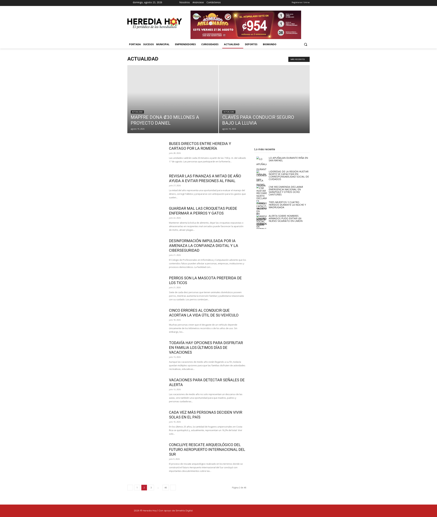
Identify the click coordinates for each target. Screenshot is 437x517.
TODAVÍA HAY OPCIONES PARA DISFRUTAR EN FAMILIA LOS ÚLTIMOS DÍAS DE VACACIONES (206, 347)
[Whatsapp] (336, 511)
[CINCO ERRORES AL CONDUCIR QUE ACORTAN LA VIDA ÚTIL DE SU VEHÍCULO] (146, 321)
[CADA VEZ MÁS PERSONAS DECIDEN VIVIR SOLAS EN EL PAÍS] (146, 423)
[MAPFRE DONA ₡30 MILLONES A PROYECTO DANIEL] (172, 104)
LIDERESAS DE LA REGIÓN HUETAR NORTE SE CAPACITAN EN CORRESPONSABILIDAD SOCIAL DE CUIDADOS (289, 175)
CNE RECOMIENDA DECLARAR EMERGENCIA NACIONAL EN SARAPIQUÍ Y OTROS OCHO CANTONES (286, 191)
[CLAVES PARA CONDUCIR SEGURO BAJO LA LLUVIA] (264, 104)
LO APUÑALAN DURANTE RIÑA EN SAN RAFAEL (288, 159)
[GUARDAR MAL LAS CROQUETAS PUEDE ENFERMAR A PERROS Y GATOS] (146, 219)
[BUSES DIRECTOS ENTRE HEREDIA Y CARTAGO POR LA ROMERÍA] (146, 154)
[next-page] (173, 487)
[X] (250, 3)
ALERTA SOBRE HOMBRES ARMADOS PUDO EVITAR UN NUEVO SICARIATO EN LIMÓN (285, 218)
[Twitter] (319, 511)
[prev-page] (130, 487)
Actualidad (137, 112)
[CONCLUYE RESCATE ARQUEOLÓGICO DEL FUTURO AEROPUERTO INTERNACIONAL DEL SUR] (146, 455)
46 (165, 487)
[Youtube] (256, 3)
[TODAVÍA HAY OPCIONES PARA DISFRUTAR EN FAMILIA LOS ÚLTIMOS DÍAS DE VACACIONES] (146, 353)
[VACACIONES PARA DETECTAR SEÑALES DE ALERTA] (146, 390)
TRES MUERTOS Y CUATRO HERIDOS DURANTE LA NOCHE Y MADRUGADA (287, 205)
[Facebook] (238, 3)
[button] (305, 44)
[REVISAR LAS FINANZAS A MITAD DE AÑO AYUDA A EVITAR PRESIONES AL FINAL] (146, 186)
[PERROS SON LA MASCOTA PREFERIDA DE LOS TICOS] (146, 288)
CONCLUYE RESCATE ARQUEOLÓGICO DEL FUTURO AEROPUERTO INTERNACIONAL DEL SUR (207, 449)
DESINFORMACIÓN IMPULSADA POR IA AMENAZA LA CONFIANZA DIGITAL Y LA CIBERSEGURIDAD (203, 246)
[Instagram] (244, 3)
